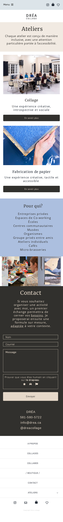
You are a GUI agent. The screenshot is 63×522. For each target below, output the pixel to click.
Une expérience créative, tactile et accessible (31, 179)
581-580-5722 (31, 417)
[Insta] (47, 5)
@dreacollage (30, 428)
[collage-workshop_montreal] (16, 271)
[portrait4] (46, 271)
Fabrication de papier (31, 172)
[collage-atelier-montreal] (31, 56)
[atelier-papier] (31, 126)
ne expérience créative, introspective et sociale (32, 108)
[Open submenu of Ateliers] (57, 493)
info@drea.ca (30, 422)
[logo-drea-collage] (31, 14)
